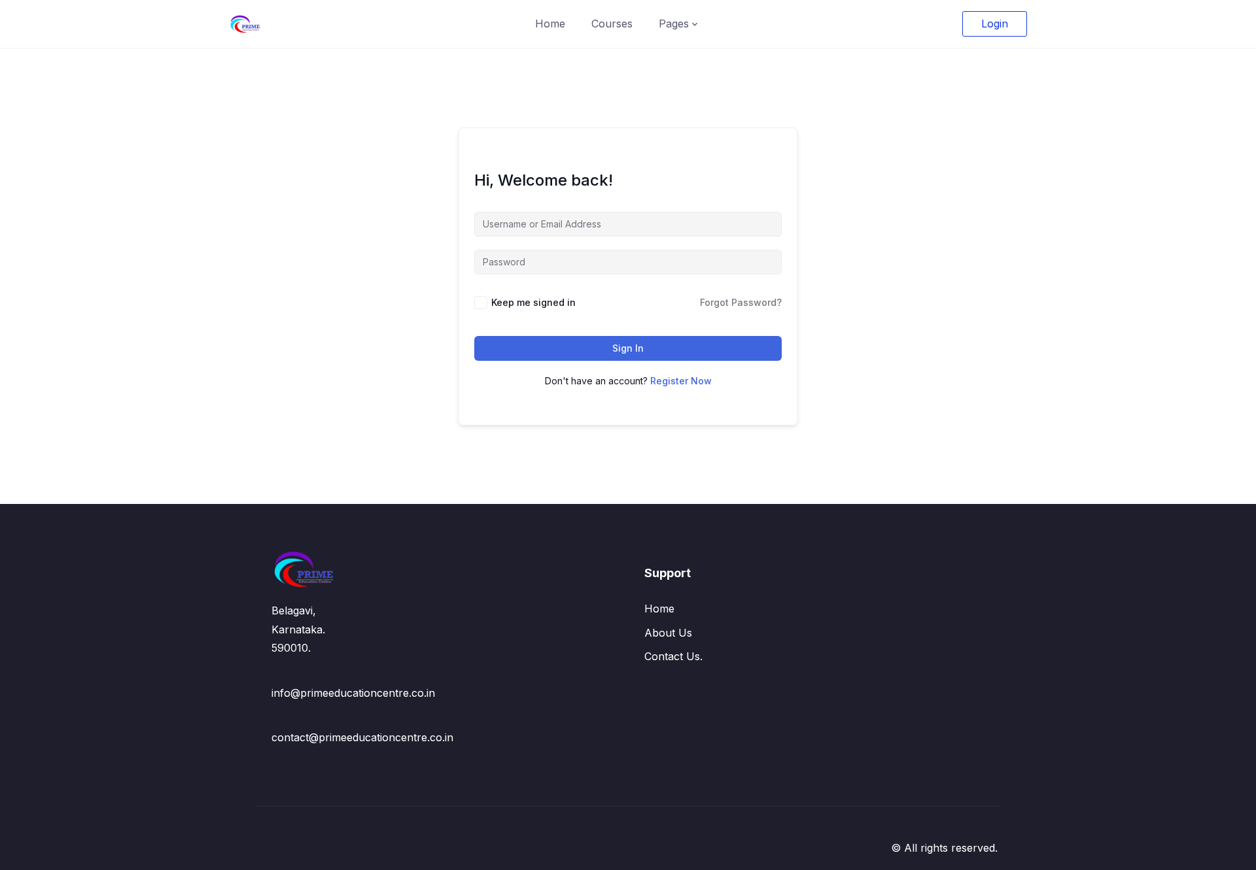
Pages (674, 23)
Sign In (628, 348)
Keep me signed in (533, 302)
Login (994, 23)
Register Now (681, 380)
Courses (612, 23)
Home (550, 23)
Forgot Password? (741, 302)
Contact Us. (673, 656)
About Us (668, 632)
